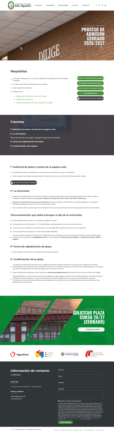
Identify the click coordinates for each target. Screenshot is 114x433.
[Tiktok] (99, 5)
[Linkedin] (105, 5)
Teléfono (61, 382)
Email (60, 376)
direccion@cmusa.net (18, 396)
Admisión (75, 5)
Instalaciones (63, 5)
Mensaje (61, 389)
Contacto (85, 5)
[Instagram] (102, 5)
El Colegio (38, 5)
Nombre (61, 370)
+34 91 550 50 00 (16, 399)
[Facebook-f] (96, 5)
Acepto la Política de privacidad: (70, 401)
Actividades (50, 5)
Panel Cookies (100, 430)
